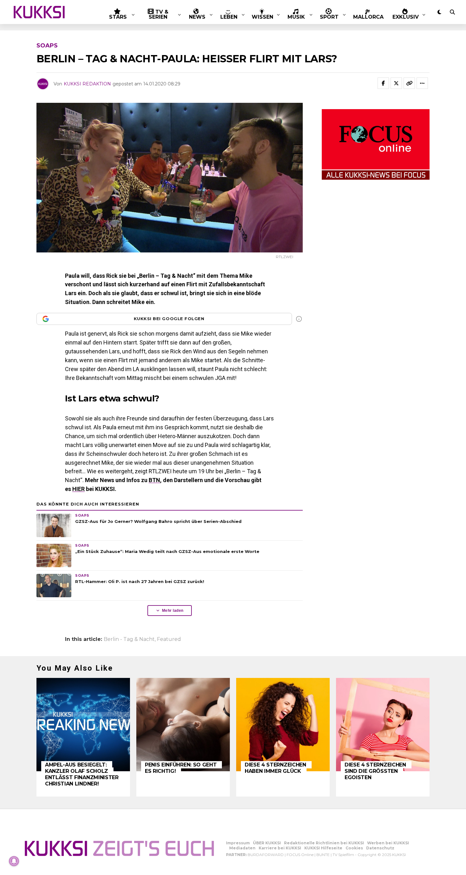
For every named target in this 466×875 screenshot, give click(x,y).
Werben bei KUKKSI (388, 843)
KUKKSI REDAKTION (87, 84)
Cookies (354, 848)
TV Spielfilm (343, 854)
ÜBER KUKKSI (267, 843)
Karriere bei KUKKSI (280, 848)
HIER (78, 489)
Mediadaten (242, 848)
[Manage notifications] (14, 861)
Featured (169, 639)
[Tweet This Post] (396, 83)
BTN (154, 480)
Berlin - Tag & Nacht (129, 639)
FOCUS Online (300, 854)
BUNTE (323, 854)
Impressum (238, 843)
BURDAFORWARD (266, 854)
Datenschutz (380, 848)
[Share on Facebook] (383, 83)
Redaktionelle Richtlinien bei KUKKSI (324, 843)
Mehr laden (173, 610)
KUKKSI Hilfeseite (323, 848)
